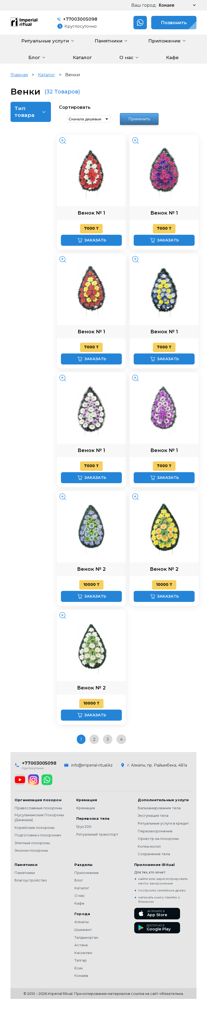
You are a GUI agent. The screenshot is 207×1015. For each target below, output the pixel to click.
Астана (81, 945)
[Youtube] (20, 779)
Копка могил (149, 846)
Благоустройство (31, 880)
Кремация (85, 808)
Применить (139, 119)
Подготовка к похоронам (38, 835)
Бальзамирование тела (159, 808)
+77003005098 (79, 19)
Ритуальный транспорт (97, 834)
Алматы (81, 922)
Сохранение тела (154, 854)
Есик (78, 968)
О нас (79, 895)
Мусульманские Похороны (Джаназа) (39, 817)
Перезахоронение (155, 831)
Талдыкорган (86, 937)
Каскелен (83, 953)
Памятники (25, 872)
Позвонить (174, 22)
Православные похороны (38, 808)
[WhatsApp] (47, 779)
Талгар (80, 960)
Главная (19, 74)
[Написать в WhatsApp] (140, 22)
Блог (78, 880)
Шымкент (83, 929)
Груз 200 (83, 826)
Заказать (95, 240)
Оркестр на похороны (158, 838)
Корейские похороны (34, 827)
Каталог (46, 74)
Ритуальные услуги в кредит (163, 823)
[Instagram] (33, 779)
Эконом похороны (31, 850)
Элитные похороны (32, 843)
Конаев (81, 975)
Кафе (79, 903)
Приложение (86, 872)
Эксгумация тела (153, 815)
